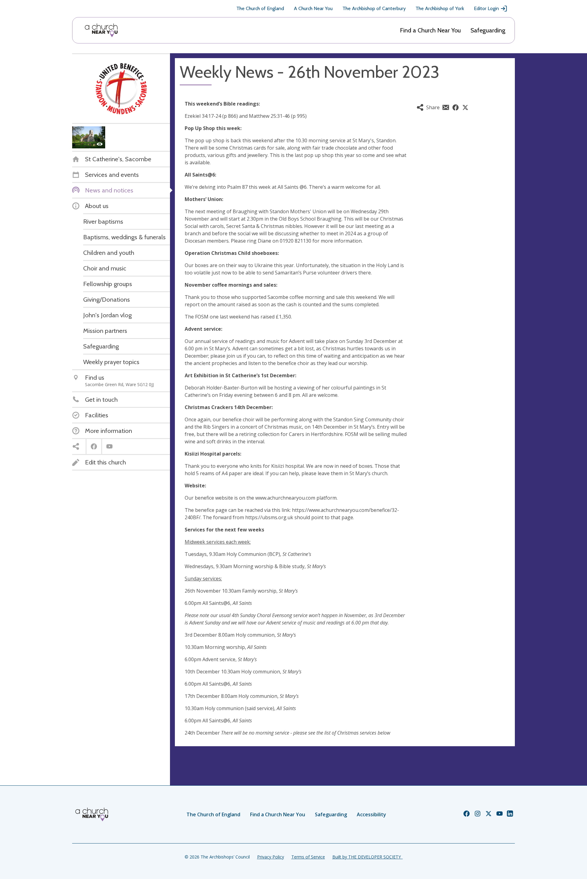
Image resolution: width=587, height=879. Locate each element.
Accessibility (371, 814)
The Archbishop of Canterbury (374, 8)
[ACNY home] (101, 30)
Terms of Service (308, 857)
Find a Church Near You (430, 30)
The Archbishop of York (439, 8)
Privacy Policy (270, 857)
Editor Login (486, 8)
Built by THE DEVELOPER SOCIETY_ (367, 857)
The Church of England (260, 8)
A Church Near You (313, 8)
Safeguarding (488, 30)
